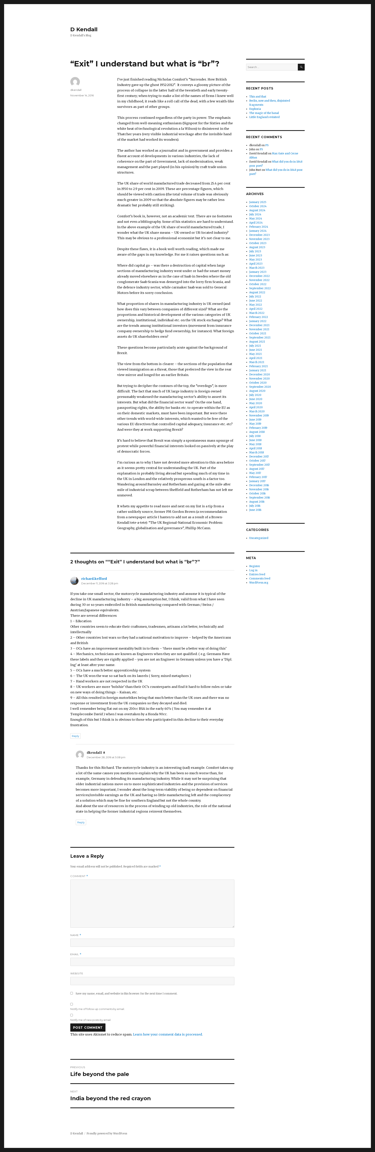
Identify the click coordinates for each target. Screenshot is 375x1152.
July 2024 (255, 214)
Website (76, 973)
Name (75, 935)
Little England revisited (264, 117)
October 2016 (257, 493)
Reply (75, 736)
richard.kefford (94, 579)
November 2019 (259, 415)
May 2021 (255, 354)
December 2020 (259, 374)
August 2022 (257, 292)
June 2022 (255, 300)
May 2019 (255, 423)
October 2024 (258, 206)
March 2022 (256, 313)
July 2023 (255, 251)
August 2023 (257, 247)
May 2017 (255, 473)
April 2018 (255, 448)
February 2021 (258, 366)
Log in (253, 570)
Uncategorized (258, 538)
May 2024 (255, 218)
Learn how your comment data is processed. (168, 1034)
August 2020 (257, 391)
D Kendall (83, 29)
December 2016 (259, 485)
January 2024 (258, 231)
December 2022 (259, 276)
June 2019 (255, 419)
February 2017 (258, 477)
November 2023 (259, 239)
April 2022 (255, 309)
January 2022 (257, 321)
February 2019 (258, 428)
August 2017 (256, 469)
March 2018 (256, 452)
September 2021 (259, 337)
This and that (257, 96)
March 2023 (256, 267)
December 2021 (259, 325)
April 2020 (256, 407)
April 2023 (255, 263)
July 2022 (255, 296)
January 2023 (257, 272)
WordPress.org (258, 582)
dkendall (75, 89)
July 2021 (255, 345)
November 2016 (259, 489)
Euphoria (255, 109)
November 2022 (259, 280)
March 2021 (256, 362)
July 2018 (255, 436)
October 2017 (257, 460)
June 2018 (255, 440)
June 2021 (255, 350)
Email (75, 954)
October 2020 (258, 382)
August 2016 (256, 501)
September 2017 (259, 464)
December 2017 (259, 456)
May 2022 (255, 304)
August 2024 (257, 210)
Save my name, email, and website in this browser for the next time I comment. (126, 993)
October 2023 (257, 243)
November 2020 (259, 378)
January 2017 (257, 481)
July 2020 (255, 395)
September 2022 (260, 288)
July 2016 (254, 506)
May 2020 (255, 403)
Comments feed (259, 578)
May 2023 (255, 259)
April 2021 (255, 358)
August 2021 (257, 341)
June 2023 (255, 255)
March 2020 (257, 411)
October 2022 (257, 284)
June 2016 (255, 510)
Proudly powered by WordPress (107, 1133)
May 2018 (255, 444)
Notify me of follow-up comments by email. (97, 1009)
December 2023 (259, 235)
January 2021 (257, 370)
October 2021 (257, 333)
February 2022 (258, 317)
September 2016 (259, 497)
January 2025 (257, 202)
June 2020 (255, 399)
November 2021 (259, 329)
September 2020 (260, 386)
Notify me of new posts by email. (90, 1019)
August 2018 (257, 432)
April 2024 (256, 222)
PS (267, 145)
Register (254, 566)
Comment (79, 876)
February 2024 (258, 226)
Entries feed (257, 574)
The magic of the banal (264, 113)
